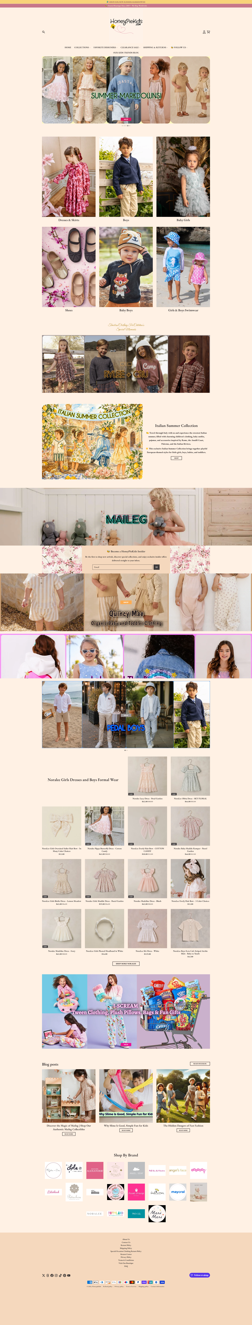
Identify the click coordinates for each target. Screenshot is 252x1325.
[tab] (122, 125)
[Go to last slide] (46, 714)
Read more (69, 1134)
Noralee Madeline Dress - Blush (147, 901)
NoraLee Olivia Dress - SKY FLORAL (190, 798)
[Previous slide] (46, 90)
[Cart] (208, 32)
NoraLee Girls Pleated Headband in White (104, 951)
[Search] (43, 32)
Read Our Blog (200, 1064)
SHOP (176, 458)
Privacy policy (119, 1286)
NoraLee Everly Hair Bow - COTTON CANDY (147, 849)
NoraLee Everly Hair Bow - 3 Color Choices (190, 901)
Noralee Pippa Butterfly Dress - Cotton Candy (105, 849)
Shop (126, 364)
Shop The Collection (126, 517)
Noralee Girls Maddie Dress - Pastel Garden (105, 901)
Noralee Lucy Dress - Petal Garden (147, 798)
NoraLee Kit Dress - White (147, 951)
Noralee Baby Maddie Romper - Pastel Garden (190, 849)
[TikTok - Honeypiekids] (60, 1275)
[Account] (204, 32)
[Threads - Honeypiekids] (47, 1275)
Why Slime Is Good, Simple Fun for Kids (126, 1125)
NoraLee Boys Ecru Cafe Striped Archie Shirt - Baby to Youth (190, 952)
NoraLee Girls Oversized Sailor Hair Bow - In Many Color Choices (61, 849)
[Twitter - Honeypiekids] (43, 1275)
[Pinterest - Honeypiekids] (64, 1275)
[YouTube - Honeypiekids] (68, 1275)
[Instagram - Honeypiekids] (56, 1275)
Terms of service (131, 1286)
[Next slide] (206, 90)
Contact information (157, 1286)
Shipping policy (144, 1286)
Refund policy (107, 1286)
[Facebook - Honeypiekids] (52, 1275)
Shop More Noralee (126, 963)
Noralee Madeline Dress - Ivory (61, 951)
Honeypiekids (96, 1286)
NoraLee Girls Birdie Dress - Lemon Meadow (61, 901)
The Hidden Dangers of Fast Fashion (183, 1125)
